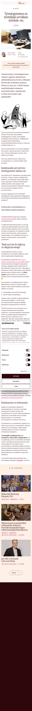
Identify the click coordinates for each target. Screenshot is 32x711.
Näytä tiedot (24, 371)
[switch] (28, 355)
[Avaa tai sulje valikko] (29, 3)
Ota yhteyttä (21, 3)
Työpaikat (19, 460)
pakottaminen (5, 398)
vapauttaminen (17, 398)
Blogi (17, 8)
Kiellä (16, 386)
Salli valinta (16, 381)
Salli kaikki (16, 376)
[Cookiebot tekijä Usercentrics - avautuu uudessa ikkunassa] (23, 323)
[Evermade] (8, 3)
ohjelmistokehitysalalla (8, 219)
